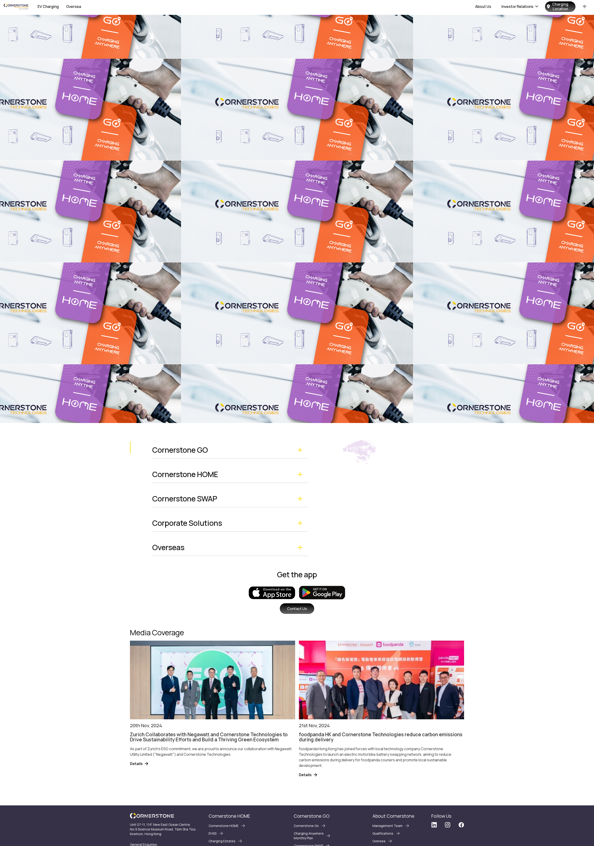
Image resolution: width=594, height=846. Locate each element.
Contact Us (297, 608)
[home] (16, 6)
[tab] (230, 450)
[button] (520, 6)
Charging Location (560, 6)
